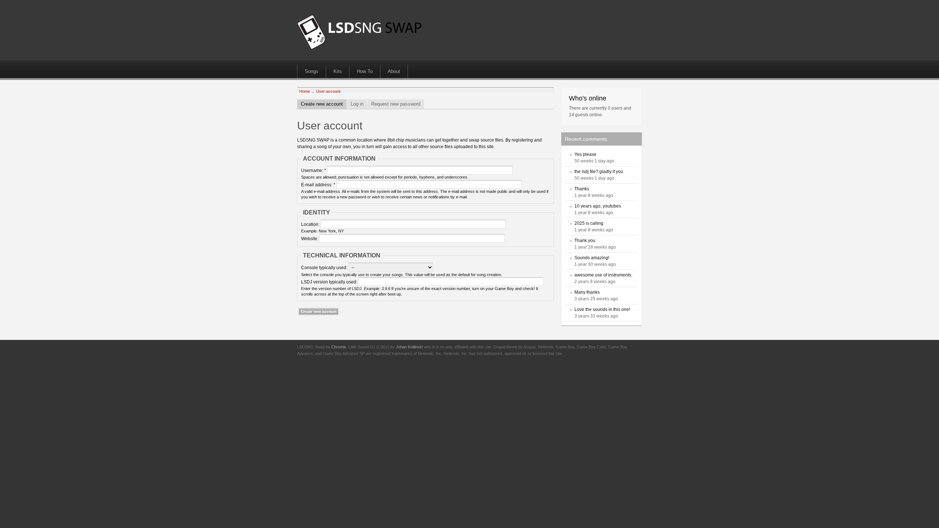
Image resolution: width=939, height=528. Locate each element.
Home (304, 91)
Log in (357, 104)
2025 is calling (588, 223)
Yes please (585, 154)
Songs (311, 71)
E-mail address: (318, 184)
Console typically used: (324, 267)
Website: (310, 238)
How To (365, 71)
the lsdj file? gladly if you (598, 171)
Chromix (338, 347)
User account (328, 91)
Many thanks (587, 292)
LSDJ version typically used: (329, 282)
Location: (311, 224)
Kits (337, 71)
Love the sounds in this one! (602, 309)
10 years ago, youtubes (597, 206)
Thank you (584, 240)
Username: (313, 170)
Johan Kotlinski (409, 347)
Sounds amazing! (591, 257)
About (394, 71)
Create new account (322, 104)
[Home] (359, 48)
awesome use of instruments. (603, 275)
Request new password (395, 104)
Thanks (581, 188)
